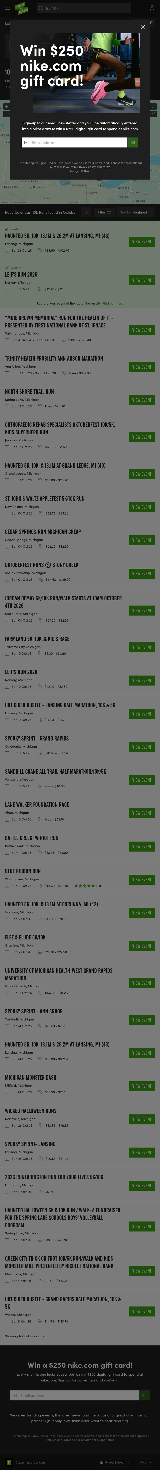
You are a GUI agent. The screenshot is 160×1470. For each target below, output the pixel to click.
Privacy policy (86, 167)
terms (106, 167)
